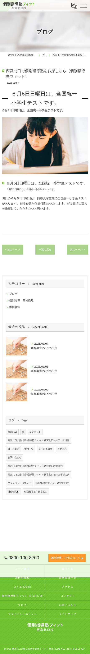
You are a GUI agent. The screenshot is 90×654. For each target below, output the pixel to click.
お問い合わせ (15, 457)
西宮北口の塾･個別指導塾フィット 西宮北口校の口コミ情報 (38, 440)
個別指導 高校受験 (21, 300)
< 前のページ (12, 249)
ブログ (13, 293)
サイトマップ (67, 614)
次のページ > (77, 249)
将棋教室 (14, 307)
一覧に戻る (45, 249)
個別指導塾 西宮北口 (35, 491)
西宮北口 (12, 432)
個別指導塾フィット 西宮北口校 (52, 483)
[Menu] (83, 5)
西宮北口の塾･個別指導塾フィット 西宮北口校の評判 (35, 466)
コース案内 (13, 449)
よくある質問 (45, 449)
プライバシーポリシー (19, 483)
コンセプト (35, 432)
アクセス (62, 449)
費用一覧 (28, 449)
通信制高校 (13, 491)
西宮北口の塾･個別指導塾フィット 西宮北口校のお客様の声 (38, 474)
